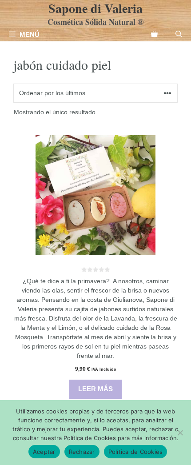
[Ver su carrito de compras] (154, 34)
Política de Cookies (135, 451)
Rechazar (82, 451)
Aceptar (44, 451)
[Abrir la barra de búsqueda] (179, 34)
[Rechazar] (179, 432)
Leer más (95, 389)
